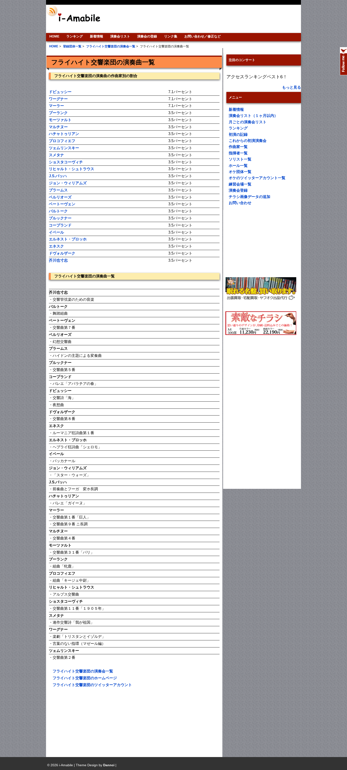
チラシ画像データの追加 (249, 197)
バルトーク (58, 211)
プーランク (58, 113)
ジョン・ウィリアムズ (68, 183)
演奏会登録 (238, 190)
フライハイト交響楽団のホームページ (85, 678)
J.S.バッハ (58, 176)
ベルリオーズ (60, 197)
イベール (56, 232)
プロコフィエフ (62, 141)
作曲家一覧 (238, 147)
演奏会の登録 (147, 36)
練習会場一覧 (240, 184)
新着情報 (96, 36)
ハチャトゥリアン (64, 134)
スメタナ (56, 155)
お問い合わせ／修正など (202, 36)
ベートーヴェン (62, 204)
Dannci (108, 765)
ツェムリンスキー (64, 148)
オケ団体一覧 (240, 172)
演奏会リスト (120, 36)
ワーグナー (58, 99)
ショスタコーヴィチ (66, 162)
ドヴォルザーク (62, 253)
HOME (54, 36)
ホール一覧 (238, 166)
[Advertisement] (206, 18)
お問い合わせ (240, 203)
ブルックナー (60, 218)
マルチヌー (58, 127)
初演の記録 (238, 134)
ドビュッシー (60, 92)
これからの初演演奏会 (248, 141)
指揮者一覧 (238, 153)
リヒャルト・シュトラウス (71, 169)
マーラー (56, 106)
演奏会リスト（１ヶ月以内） (253, 116)
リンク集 (170, 36)
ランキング (74, 36)
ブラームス (58, 190)
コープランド (60, 225)
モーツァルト (60, 120)
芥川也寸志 (58, 260)
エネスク (56, 246)
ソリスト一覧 (240, 159)
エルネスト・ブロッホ (68, 239)
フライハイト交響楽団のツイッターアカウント (92, 685)
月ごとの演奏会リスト (248, 122)
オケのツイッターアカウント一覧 (257, 178)
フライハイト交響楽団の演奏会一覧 (83, 671)
